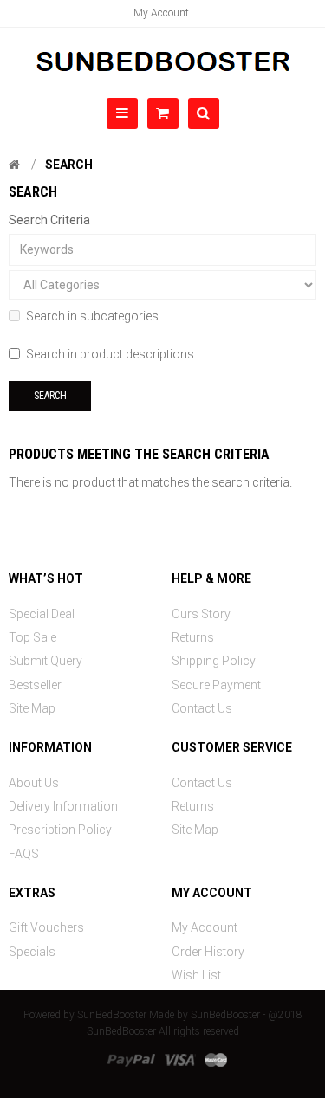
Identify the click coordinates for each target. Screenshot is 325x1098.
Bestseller (35, 685)
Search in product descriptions (110, 354)
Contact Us (202, 708)
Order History (208, 952)
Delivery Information (63, 806)
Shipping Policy (214, 661)
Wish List (196, 975)
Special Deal (42, 614)
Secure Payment (216, 685)
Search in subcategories (92, 316)
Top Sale (32, 637)
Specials (32, 952)
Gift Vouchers (46, 927)
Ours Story (201, 614)
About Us (34, 783)
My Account (161, 13)
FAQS (24, 854)
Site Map (32, 708)
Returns (193, 637)
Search (69, 164)
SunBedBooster (111, 1015)
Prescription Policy (60, 829)
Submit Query (45, 661)
